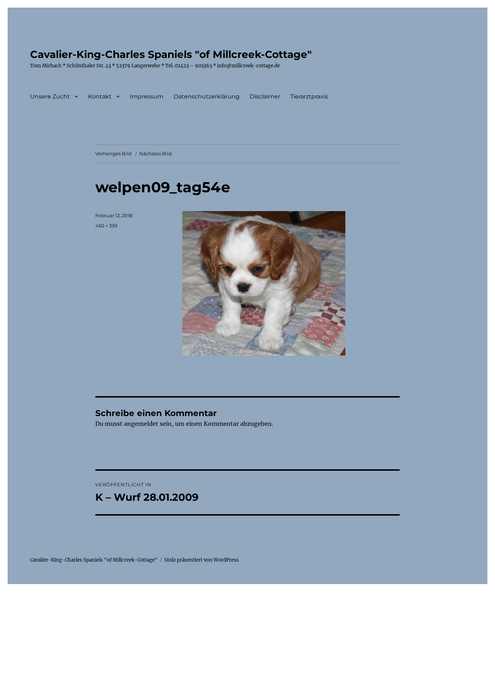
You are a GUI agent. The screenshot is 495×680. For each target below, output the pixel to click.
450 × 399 (106, 225)
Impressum (146, 96)
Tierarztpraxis (309, 96)
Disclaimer (265, 96)
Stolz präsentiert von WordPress (201, 560)
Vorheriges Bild (113, 153)
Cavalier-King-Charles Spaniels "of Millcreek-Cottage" (171, 54)
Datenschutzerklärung (207, 96)
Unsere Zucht (50, 96)
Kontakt (100, 96)
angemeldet (141, 423)
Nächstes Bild (155, 153)
